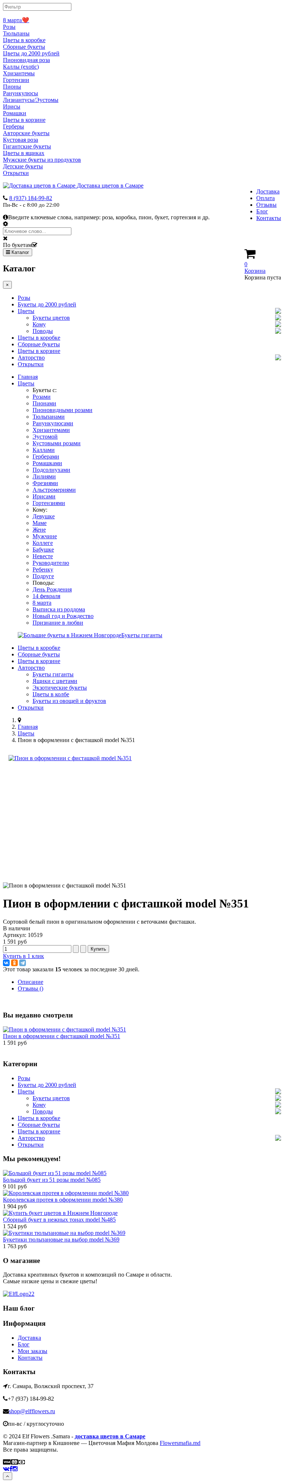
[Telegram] (22, 963)
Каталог (19, 252)
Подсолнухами (51, 470)
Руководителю (51, 563)
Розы (9, 27)
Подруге (43, 576)
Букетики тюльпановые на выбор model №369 (61, 1239)
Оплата (265, 198)
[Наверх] (7, 1476)
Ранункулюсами (53, 423)
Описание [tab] (30, 982)
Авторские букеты (26, 133)
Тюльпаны (16, 33)
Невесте (43, 556)
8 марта (42, 603)
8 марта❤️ (16, 20)
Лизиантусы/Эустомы (30, 100)
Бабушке (43, 549)
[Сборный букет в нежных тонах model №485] (60, 1213)
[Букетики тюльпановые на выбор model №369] (64, 1233)
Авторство (31, 357)
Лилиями (44, 476)
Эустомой (45, 436)
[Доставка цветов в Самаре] (18, 1294)
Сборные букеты (24, 47)
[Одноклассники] (14, 963)
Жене (39, 529)
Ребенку (43, 569)
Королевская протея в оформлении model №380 (63, 1200)
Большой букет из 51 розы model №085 (52, 1180)
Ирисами (44, 496)
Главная (28, 377)
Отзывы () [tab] (30, 988)
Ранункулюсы (20, 93)
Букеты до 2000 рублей (47, 304)
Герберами (46, 456)
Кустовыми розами (57, 443)
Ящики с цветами (55, 681)
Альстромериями (54, 490)
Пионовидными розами (62, 410)
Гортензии (16, 80)
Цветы (26, 311)
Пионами (44, 403)
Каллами (44, 450)
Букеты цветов (51, 318)
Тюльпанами (49, 416)
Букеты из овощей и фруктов (69, 701)
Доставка (268, 191)
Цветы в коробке (24, 40)
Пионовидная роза (26, 60)
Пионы (12, 86)
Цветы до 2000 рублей (31, 53)
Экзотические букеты (60, 687)
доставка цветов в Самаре (110, 1436)
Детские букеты (23, 166)
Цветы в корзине (24, 120)
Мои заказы (32, 1351)
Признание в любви (58, 622)
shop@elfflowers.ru (32, 1411)
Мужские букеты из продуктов (42, 160)
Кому (39, 324)
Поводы (43, 331)
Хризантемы (19, 73)
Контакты (268, 218)
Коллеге (43, 543)
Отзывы (266, 205)
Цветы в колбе (51, 694)
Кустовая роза (20, 140)
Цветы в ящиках (23, 153)
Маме (40, 523)
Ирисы (11, 106)
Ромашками (47, 463)
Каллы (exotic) (21, 66)
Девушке (44, 516)
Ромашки (14, 113)
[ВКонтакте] (6, 963)
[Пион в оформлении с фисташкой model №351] (70, 758)
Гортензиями (49, 503)
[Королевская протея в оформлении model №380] (66, 1193)
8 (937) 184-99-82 (30, 198)
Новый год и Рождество (63, 616)
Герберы (13, 126)
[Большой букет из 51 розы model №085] (54, 1173)
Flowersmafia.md (180, 1443)
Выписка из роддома (59, 609)
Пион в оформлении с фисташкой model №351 (61, 1036)
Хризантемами (51, 430)
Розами (42, 397)
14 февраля (46, 596)
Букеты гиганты (53, 674)
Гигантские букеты (27, 146)
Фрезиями (45, 483)
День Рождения (52, 589)
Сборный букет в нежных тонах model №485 (59, 1219)
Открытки (16, 173)
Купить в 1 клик (23, 956)
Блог (262, 211)
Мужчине (45, 536)
